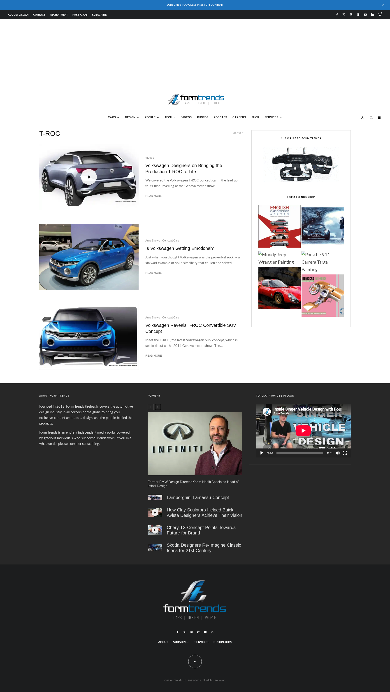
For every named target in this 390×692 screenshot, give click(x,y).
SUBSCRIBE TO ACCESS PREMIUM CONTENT (195, 4)
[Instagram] (351, 14)
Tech (168, 117)
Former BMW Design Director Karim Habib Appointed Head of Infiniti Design (193, 484)
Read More (153, 195)
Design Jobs (223, 642)
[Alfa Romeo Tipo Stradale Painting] (279, 289)
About (163, 642)
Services (271, 117)
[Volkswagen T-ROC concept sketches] (89, 337)
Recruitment (59, 14)
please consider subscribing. (79, 444)
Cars (112, 117)
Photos (202, 117)
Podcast (220, 117)
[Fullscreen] (345, 453)
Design (130, 117)
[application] (303, 430)
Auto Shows (152, 240)
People (150, 117)
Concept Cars (170, 240)
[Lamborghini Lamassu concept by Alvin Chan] (155, 497)
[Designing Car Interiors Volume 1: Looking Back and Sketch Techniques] (323, 296)
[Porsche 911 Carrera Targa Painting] (323, 262)
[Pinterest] (358, 14)
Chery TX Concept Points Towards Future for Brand (201, 530)
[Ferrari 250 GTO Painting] (323, 227)
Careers (239, 117)
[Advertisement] (195, 53)
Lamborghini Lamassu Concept (198, 497)
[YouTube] (365, 14)
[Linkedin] (372, 14)
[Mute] (337, 453)
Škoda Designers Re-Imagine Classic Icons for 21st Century (204, 548)
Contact (39, 14)
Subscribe (99, 14)
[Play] (262, 453)
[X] (344, 14)
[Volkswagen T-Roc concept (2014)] (89, 257)
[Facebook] (337, 14)
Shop (255, 117)
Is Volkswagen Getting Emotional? (179, 248)
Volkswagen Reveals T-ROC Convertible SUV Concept (190, 328)
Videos (186, 117)
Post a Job (80, 14)
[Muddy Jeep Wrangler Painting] (279, 258)
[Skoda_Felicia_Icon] (155, 547)
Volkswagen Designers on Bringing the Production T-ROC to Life (183, 168)
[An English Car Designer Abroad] (279, 227)
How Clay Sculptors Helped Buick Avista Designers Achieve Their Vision (204, 512)
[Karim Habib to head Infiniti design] (195, 443)
